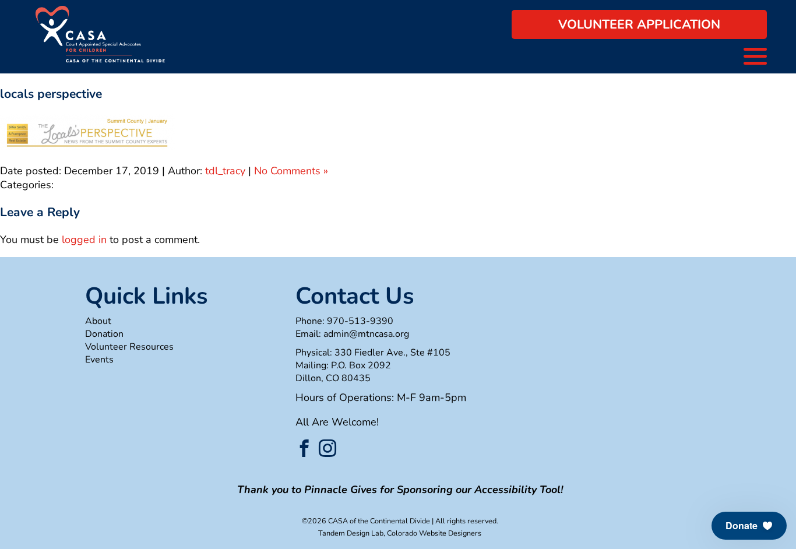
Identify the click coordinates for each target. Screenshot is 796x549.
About (98, 321)
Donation (104, 334)
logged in (84, 240)
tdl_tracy (225, 171)
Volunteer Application (639, 24)
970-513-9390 (360, 321)
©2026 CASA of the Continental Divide (366, 521)
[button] (749, 526)
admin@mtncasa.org (366, 334)
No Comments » (291, 171)
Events (99, 359)
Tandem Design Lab (350, 533)
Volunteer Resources (129, 346)
